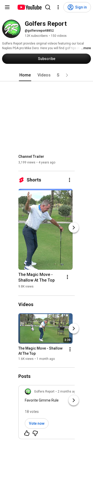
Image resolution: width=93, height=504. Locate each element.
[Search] (48, 7)
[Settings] (58, 7)
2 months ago (68, 391)
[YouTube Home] (29, 7)
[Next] (73, 227)
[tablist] (46, 75)
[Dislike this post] (35, 433)
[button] (67, 75)
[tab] (25, 75)
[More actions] (69, 180)
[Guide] (7, 7)
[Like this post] (27, 433)
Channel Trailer (31, 156)
